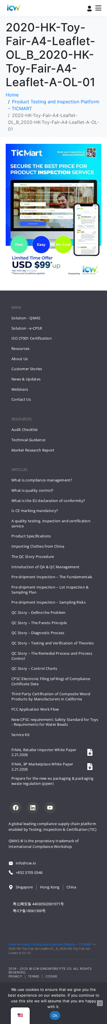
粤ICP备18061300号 (29, 910)
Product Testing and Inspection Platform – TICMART (56, 944)
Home (13, 944)
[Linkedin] (33, 807)
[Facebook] (15, 807)
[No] (100, 1003)
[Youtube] (50, 807)
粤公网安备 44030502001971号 (38, 903)
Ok (55, 1015)
